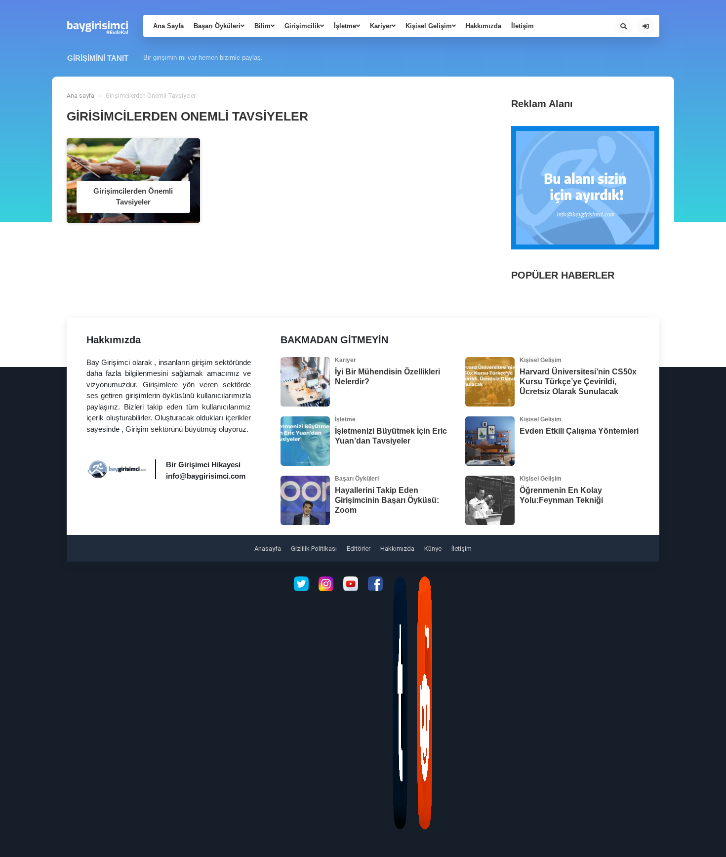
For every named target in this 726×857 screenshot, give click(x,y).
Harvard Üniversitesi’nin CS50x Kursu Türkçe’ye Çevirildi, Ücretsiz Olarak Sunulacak (578, 381)
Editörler (358, 548)
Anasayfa (267, 548)
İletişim (522, 26)
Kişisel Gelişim (428, 26)
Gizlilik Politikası (314, 548)
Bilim (262, 26)
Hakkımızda (483, 26)
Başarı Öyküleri (217, 26)
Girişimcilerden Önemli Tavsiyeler (133, 196)
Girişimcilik (302, 26)
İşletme (345, 26)
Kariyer (381, 26)
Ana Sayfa (168, 26)
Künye (433, 548)
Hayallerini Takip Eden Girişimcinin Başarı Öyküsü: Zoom (387, 500)
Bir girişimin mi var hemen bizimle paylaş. (203, 57)
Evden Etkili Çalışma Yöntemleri (579, 431)
